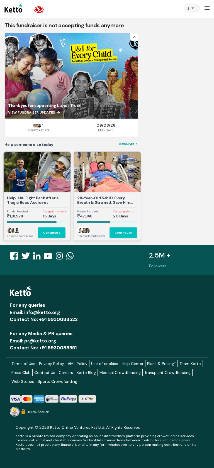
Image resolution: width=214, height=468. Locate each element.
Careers (66, 372)
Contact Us (44, 372)
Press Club (21, 372)
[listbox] (192, 8)
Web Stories (22, 381)
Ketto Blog (86, 372)
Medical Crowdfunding (120, 372)
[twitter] (27, 257)
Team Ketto (190, 363)
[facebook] (15, 257)
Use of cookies (104, 363)
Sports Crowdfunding (57, 381)
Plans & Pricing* (161, 363)
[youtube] (49, 257)
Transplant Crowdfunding (167, 372)
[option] (192, 8)
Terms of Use (23, 363)
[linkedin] (38, 257)
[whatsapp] (71, 257)
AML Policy (77, 363)
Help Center (133, 363)
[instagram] (60, 257)
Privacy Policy (51, 363)
